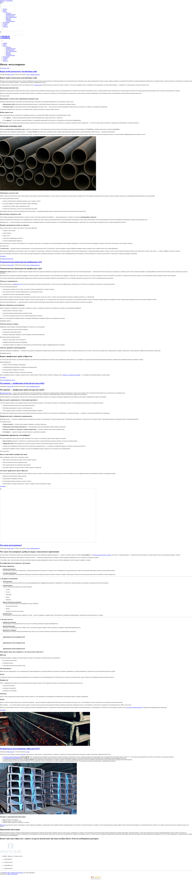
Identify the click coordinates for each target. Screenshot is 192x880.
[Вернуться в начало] (7, 5)
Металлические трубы (5, 393)
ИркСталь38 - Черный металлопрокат (13, 872)
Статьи (5, 25)
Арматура (8, 13)
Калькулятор (6, 22)
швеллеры (23, 754)
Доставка (5, 24)
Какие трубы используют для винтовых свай (18, 71)
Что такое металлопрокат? (11, 545)
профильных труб (17, 284)
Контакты (5, 26)
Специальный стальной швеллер (11, 758)
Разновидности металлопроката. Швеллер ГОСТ (20, 749)
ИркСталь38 (10, 74)
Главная (5, 9)
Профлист (8, 19)
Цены (4, 10)
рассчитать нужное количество (134, 707)
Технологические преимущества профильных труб (21, 262)
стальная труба (37, 85)
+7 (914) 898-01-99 (5, 38)
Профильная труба (11, 14)
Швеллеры (2, 825)
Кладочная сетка (10, 15)
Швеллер (8, 18)
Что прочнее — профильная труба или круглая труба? (22, 383)
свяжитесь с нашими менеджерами (71, 375)
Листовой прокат (10, 21)
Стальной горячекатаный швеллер (12, 757)
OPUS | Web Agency (13, 874)
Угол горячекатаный (11, 17)
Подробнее (3, 256)
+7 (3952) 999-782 (5, 36)
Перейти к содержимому (6, 0)
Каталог (5, 11)
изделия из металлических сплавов (102, 555)
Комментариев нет (35, 74)
